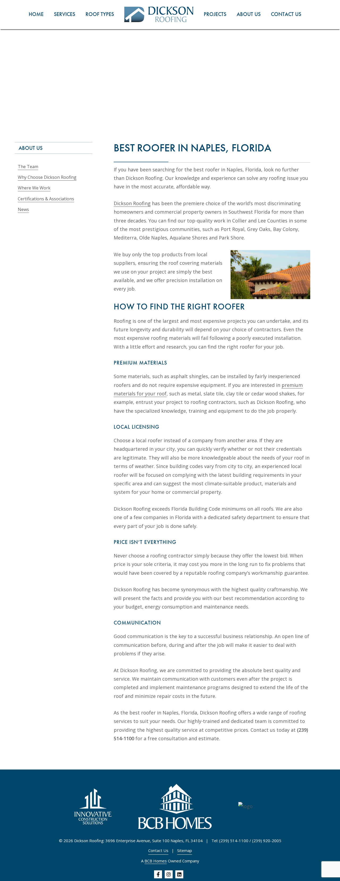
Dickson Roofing (132, 203)
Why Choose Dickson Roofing (47, 177)
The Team (28, 166)
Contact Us (158, 850)
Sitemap (184, 850)
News (23, 209)
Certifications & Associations (46, 199)
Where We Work (34, 188)
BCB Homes (155, 860)
